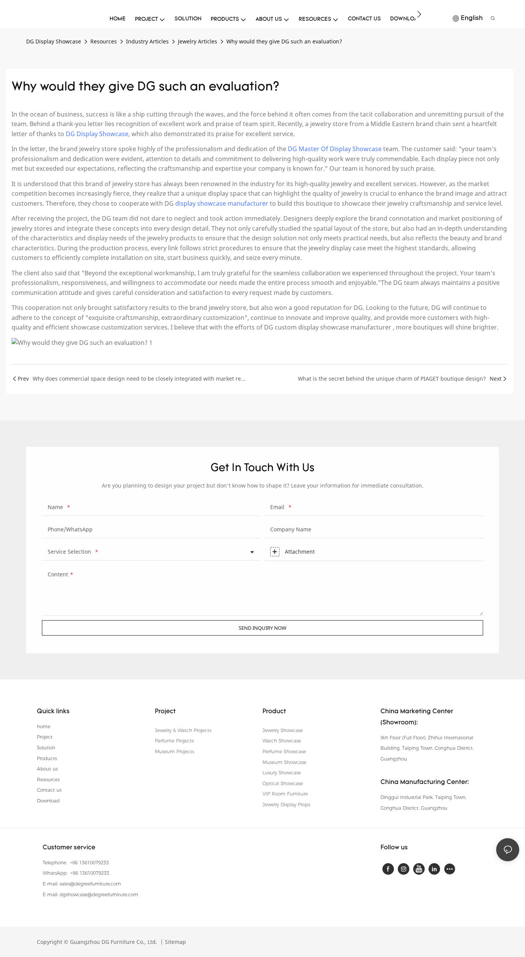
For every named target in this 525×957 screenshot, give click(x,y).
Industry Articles (147, 41)
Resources (103, 41)
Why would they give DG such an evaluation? (284, 41)
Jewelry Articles (197, 41)
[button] (419, 14)
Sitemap (174, 941)
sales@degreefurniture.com (90, 884)
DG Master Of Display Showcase (335, 149)
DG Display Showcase (53, 41)
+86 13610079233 (88, 862)
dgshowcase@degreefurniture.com (99, 894)
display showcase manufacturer (221, 203)
